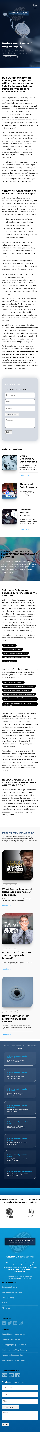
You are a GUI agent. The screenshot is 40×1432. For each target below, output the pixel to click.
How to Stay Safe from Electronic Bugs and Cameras (15, 1018)
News (4, 1303)
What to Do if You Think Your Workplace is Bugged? (16, 955)
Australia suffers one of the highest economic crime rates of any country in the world (20, 354)
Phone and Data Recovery (28, 486)
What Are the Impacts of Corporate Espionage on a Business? (17, 892)
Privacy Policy (8, 1298)
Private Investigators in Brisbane (17, 1090)
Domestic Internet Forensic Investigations (28, 512)
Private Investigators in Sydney (17, 1073)
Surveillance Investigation (13, 1334)
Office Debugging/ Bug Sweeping (28, 459)
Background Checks (11, 1339)
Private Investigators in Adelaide (17, 1106)
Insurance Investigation (12, 1355)
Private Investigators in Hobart (17, 1155)
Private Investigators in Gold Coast (19, 1122)
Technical (10, 57)
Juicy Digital (26, 1278)
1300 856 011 (27, 1256)
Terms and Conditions (12, 1292)
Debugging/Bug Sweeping (14, 1345)
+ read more (24, 475)
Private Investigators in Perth (19, 1171)
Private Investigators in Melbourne (17, 1057)
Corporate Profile (9, 1287)
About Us (6, 1308)
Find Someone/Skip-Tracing (14, 1350)
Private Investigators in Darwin (17, 1139)
